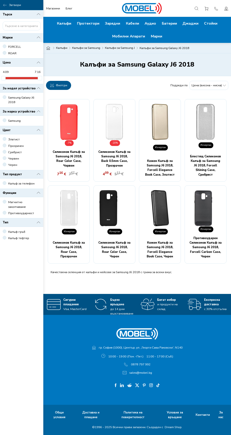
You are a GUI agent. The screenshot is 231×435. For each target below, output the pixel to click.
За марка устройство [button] (19, 111)
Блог (69, 8)
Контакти (203, 415)
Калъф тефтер (18, 238)
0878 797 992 (141, 364)
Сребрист (15, 152)
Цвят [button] (7, 130)
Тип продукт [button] (12, 174)
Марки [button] (8, 37)
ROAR (12, 53)
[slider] (3, 78)
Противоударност (21, 213)
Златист (14, 139)
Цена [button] (7, 62)
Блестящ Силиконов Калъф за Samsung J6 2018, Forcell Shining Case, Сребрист (205, 165)
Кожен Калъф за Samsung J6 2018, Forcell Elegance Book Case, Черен (160, 249)
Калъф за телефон (21, 183)
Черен (12, 165)
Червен (13, 158)
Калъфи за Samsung (86, 48)
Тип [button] (5, 222)
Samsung (14, 121)
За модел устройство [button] (19, 88)
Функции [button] (9, 193)
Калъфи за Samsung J (120, 48)
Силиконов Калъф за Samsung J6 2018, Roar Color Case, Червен (69, 159)
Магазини (53, 8)
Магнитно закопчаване (17, 204)
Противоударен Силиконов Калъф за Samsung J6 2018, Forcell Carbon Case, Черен (205, 247)
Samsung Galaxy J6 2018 (21, 100)
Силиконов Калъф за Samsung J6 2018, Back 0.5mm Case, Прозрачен (114, 159)
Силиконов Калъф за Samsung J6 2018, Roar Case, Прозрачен (69, 249)
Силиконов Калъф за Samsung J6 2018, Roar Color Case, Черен (114, 249)
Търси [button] (7, 14)
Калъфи (61, 48)
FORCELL (14, 47)
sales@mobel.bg (140, 373)
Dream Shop (173, 427)
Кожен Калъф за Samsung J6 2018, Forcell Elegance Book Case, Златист (160, 168)
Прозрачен (16, 146)
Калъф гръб (16, 232)
